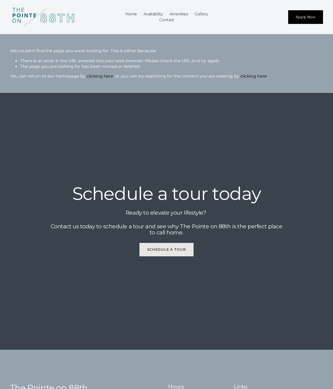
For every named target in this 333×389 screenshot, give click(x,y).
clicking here (100, 76)
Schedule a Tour (166, 249)
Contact (166, 20)
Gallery (201, 14)
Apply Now (305, 17)
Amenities (179, 14)
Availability (153, 14)
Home (131, 14)
